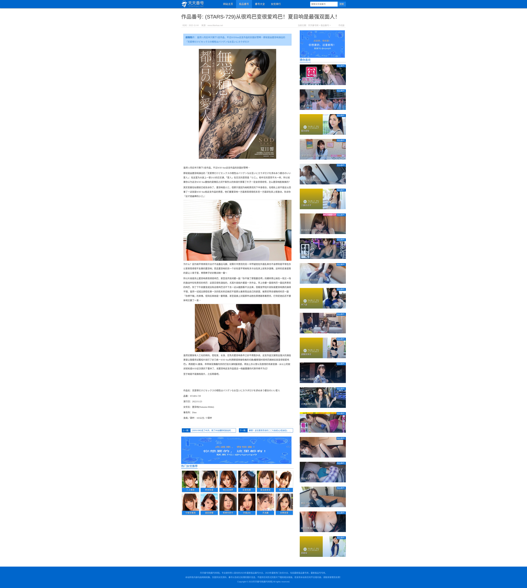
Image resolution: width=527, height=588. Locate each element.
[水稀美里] (284, 502)
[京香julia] (246, 502)
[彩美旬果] (246, 479)
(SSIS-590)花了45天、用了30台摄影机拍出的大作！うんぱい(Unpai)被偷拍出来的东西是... (214, 430)
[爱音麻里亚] (265, 479)
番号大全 (260, 4)
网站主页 (228, 4)
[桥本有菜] (209, 479)
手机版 (341, 25)
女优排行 (276, 4)
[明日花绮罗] (228, 479)
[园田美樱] (209, 502)
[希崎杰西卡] (228, 502)
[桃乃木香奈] (284, 479)
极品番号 (244, 4)
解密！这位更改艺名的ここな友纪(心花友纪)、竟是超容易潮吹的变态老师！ (271, 430)
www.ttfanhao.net (215, 25)
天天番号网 (313, 25)
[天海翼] (265, 502)
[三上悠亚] (190, 479)
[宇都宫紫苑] (190, 502)
